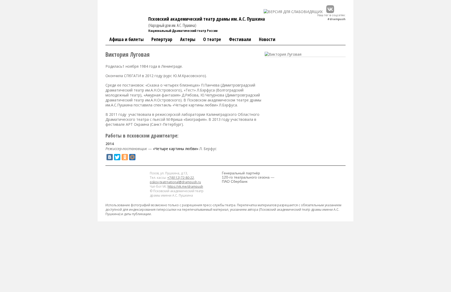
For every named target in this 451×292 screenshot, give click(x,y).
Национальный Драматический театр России (182, 30)
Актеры (187, 39)
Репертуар (161, 39)
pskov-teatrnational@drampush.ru (175, 182)
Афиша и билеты (126, 39)
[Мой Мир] (132, 157)
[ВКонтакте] (109, 157)
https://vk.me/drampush (185, 186)
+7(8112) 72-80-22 (180, 177)
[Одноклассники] (125, 157)
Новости (267, 39)
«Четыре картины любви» (175, 148)
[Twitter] (117, 157)
